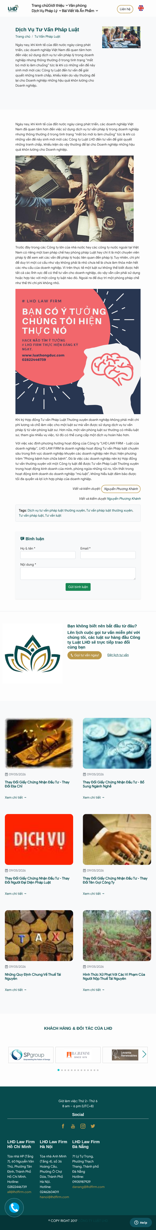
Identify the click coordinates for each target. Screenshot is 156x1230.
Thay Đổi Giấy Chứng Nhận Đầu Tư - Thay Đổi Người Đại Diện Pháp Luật (37, 880)
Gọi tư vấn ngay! (86, 655)
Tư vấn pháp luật (31, 516)
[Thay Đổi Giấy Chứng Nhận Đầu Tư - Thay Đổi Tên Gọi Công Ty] (117, 839)
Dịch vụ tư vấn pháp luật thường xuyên (56, 510)
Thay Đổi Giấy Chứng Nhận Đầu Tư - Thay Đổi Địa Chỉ (37, 784)
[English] (141, 8)
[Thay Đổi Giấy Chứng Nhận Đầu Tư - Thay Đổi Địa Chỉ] (39, 743)
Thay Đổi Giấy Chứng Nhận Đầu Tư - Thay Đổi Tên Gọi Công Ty (115, 880)
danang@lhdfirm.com (88, 1187)
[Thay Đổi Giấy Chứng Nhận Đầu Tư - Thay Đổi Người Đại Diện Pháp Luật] (39, 839)
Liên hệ (125, 9)
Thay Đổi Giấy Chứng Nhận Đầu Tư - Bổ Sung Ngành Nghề (113, 784)
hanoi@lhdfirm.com (54, 1197)
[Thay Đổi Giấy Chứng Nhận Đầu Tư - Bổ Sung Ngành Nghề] (117, 743)
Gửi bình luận (78, 587)
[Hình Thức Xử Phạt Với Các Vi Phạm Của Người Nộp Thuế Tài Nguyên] (117, 935)
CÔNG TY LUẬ (88, 1221)
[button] (144, 1054)
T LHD (103, 1221)
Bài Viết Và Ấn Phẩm (78, 11)
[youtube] (73, 1126)
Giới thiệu (56, 5)
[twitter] (92, 1126)
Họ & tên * (27, 548)
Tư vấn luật (52, 516)
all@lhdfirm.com (19, 1192)
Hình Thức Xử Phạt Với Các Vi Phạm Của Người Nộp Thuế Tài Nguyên (114, 976)
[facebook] (63, 1126)
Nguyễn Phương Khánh (121, 489)
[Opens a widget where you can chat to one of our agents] (141, 1223)
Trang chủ (40, 5)
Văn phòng (78, 5)
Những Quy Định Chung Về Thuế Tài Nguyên (33, 976)
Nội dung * (28, 565)
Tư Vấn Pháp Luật (47, 37)
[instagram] (83, 1126)
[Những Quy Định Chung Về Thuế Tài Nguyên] (39, 935)
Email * (85, 548)
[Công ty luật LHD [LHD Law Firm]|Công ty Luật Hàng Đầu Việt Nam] (16, 8)
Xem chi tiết (14, 798)
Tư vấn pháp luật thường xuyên (109, 510)
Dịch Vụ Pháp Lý (45, 11)
